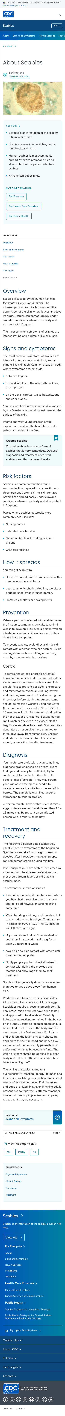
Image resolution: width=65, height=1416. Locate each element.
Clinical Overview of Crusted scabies (24, 1296)
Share (56, 1133)
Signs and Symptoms (24, 35)
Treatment (11, 1194)
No (34, 1152)
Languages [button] (11, 1367)
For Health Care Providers (23, 206)
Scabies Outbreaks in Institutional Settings (27, 1309)
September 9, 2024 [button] (19, 76)
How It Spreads (47, 35)
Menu (56, 26)
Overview (8, 242)
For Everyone (16, 196)
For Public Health (19, 216)
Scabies (8, 26)
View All (11, 1237)
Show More (9, 277)
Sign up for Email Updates (23, 1330)
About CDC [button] (11, 1349)
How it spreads (10, 263)
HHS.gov (7, 1408)
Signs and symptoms (13, 249)
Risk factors (9, 256)
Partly (21, 1152)
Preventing (11, 1188)
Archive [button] (8, 1376)
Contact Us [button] (11, 1340)
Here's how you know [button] (14, 5)
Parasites (10, 46)
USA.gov (20, 1408)
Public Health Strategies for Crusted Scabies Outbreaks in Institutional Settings (28, 1317)
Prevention (8, 270)
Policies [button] (8, 1358)
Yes (8, 1152)
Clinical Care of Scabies (17, 1290)
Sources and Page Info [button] (22, 1133)
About (6, 35)
